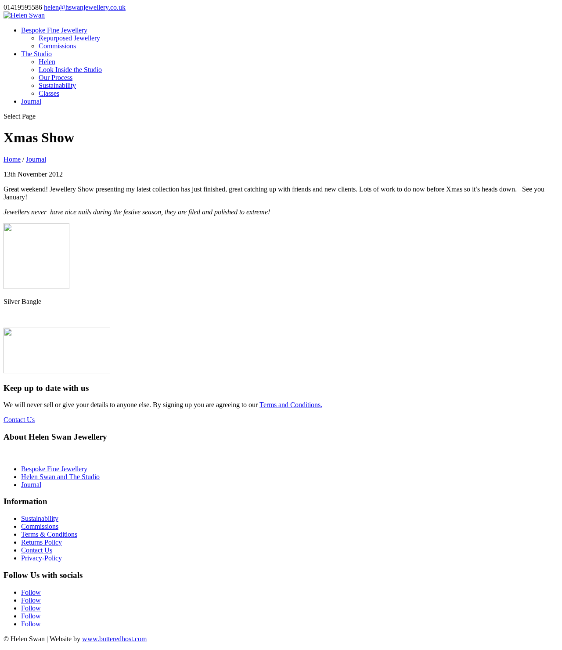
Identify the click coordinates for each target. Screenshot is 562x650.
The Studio (36, 54)
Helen (47, 61)
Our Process (55, 77)
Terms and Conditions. (290, 404)
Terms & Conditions (49, 534)
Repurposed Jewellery (69, 38)
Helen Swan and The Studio (60, 476)
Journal (31, 101)
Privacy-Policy (41, 558)
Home (12, 159)
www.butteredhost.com (114, 639)
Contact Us (19, 419)
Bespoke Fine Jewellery (54, 30)
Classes (49, 93)
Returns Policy (41, 542)
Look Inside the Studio (70, 69)
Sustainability (57, 85)
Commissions (57, 46)
